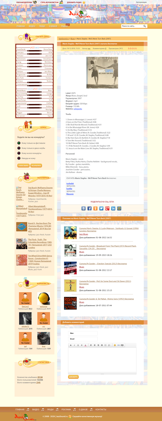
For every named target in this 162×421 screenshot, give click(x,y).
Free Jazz (20, 56)
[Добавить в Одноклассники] (95, 208)
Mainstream (21, 59)
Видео (32, 26)
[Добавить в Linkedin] (113, 208)
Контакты (101, 409)
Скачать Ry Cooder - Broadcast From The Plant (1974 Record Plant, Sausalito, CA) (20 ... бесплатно (107, 247)
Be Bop (49, 75)
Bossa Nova (48, 49)
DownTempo (21, 100)
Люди (42, 26)
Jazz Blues (83, 234)
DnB (50, 97)
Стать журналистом (49, 3)
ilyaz (43, 346)
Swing (19, 62)
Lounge (49, 94)
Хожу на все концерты (31, 153)
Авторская (21, 116)
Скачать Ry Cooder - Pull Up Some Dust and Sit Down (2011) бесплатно (105, 282)
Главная (21, 26)
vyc (43, 327)
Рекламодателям (24, 3)
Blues (50, 90)
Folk (18, 109)
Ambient (49, 106)
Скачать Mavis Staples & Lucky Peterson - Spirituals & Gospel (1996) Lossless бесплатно (109, 229)
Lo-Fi (18, 106)
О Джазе (53, 26)
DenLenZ (25, 307)
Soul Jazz (49, 78)
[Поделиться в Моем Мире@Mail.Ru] (119, 208)
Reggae (19, 113)
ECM (50, 52)
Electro (49, 113)
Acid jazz (20, 65)
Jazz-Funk (20, 78)
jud (25, 346)
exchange (43, 307)
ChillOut (49, 103)
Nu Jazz (49, 81)
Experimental (21, 103)
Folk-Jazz (20, 71)
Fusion (19, 68)
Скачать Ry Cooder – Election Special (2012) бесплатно (103, 263)
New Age (49, 109)
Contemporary (22, 84)
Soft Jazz (20, 81)
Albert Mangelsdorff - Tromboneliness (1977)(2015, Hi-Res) (40, 209)
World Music (21, 90)
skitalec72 (25, 327)
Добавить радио (74, 3)
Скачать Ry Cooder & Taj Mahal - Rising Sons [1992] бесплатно (106, 299)
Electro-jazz (48, 65)
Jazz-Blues (48, 71)
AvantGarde (21, 49)
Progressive (21, 75)
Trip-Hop (20, 97)
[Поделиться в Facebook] (89, 208)
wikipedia (78, 109)
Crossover (48, 68)
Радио (64, 26)
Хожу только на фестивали (33, 143)
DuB (50, 100)
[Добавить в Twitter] (101, 208)
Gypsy (50, 116)
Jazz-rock (49, 56)
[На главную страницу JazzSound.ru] (81, 12)
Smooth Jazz (47, 59)
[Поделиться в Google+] (107, 208)
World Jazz (48, 62)
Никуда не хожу (28, 158)
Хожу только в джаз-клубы (33, 148)
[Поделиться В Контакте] (84, 208)
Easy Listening (22, 94)
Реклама (66, 409)
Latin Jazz (20, 52)
